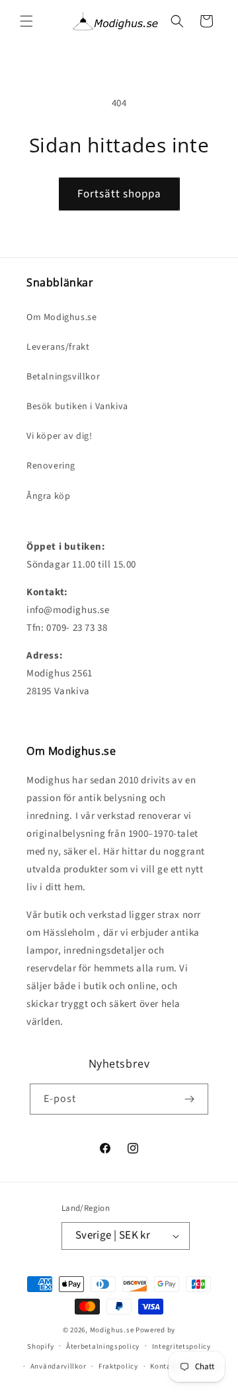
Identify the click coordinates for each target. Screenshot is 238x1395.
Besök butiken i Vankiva (77, 406)
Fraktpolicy (118, 1366)
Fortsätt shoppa (119, 194)
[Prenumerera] (189, 1099)
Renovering (50, 465)
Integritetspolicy (181, 1346)
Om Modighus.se (61, 317)
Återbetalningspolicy (102, 1346)
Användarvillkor (58, 1366)
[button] (26, 21)
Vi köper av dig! (59, 436)
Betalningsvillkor (63, 376)
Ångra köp (48, 496)
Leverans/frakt (57, 347)
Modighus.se (112, 1330)
